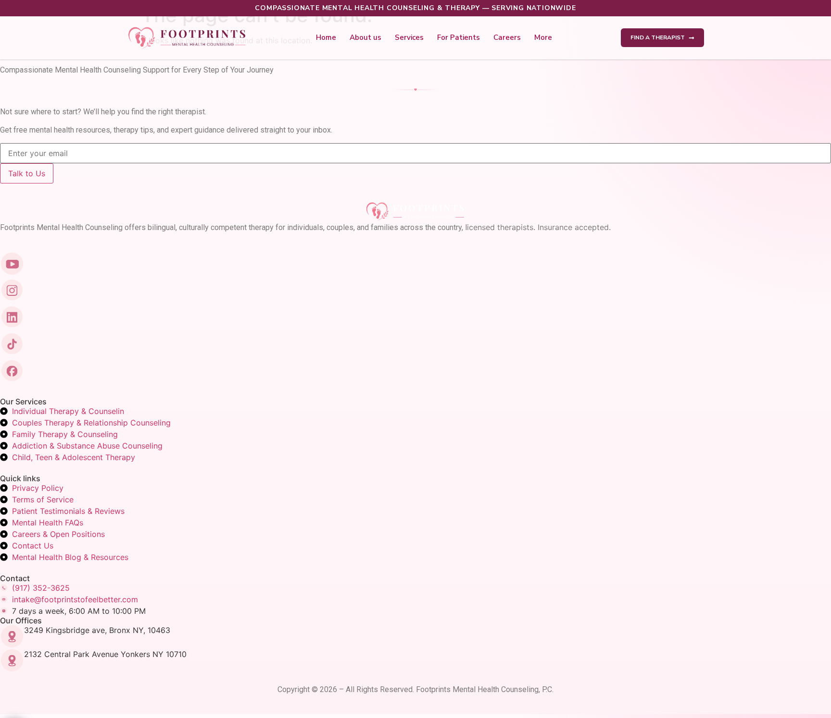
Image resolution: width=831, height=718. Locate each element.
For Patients (458, 37)
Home (326, 37)
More (543, 37)
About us (365, 37)
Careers (507, 37)
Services (409, 37)
